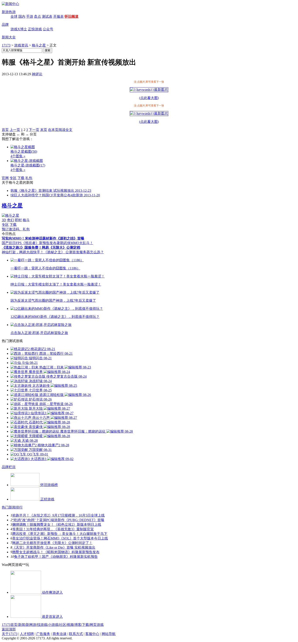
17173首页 (9, 625)
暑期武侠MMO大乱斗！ (75, 243)
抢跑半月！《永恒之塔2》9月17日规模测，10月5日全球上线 (58, 515)
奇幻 (10, 220)
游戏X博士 (18, 29)
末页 (43, 130)
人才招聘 (27, 634)
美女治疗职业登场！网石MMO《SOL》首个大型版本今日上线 (60, 538)
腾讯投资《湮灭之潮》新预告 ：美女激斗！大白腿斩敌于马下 (59, 534)
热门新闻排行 (12, 507)
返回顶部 (9, 629)
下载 (20, 178)
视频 (70, 625)
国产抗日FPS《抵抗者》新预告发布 (29, 243)
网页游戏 (97, 625)
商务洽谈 (60, 634)
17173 (6, 45)
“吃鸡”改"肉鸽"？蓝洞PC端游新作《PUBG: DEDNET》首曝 (58, 520)
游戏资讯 (21, 45)
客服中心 (92, 634)
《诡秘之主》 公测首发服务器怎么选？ (74, 252)
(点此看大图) (149, 98)
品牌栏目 (9, 467)
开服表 (58, 16)
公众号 (48, 29)
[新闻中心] (10, 4)
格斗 (26, 220)
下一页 (34, 130)
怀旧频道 (72, 16)
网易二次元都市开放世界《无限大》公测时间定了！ (52, 543)
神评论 (37, 74)
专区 (13, 178)
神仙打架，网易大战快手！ (23, 252)
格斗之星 (39, 45)
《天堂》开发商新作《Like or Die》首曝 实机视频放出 (53, 547)
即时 (18, 220)
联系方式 (76, 634)
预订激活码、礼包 (16, 229)
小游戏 (53, 625)
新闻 (21, 625)
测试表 (47, 16)
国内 (21, 16)
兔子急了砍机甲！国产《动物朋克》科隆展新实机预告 (56, 556)
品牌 (5, 24)
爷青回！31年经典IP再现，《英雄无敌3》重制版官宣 (53, 529)
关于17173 (9, 634)
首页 (5, 130)
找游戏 (42, 625)
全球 (13, 16)
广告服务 (43, 634)
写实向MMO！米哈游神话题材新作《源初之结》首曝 (43, 238)
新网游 (31, 625)
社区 (62, 625)
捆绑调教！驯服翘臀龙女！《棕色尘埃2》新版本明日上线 (56, 524)
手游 (29, 16)
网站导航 (109, 634)
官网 (5, 178)
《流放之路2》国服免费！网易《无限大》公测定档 (41, 247)
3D (4, 220)
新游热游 (9, 12)
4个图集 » (17, 156)
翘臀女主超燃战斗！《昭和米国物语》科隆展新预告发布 (55, 552)
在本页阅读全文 (60, 130)
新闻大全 (9, 37)
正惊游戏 (35, 29)
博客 (77, 625)
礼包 (28, 178)
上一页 (15, 130)
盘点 (37, 16)
